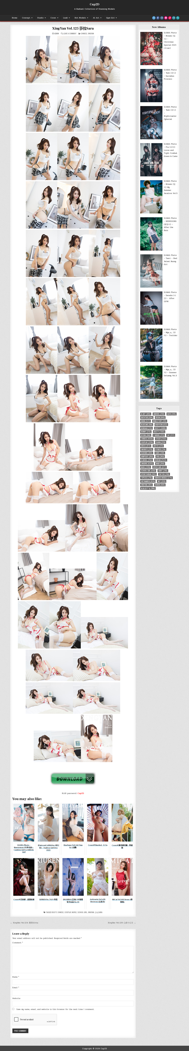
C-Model (158, 435)
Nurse (74, 912)
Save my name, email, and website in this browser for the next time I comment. (55, 1009)
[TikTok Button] (169, 17)
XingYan (91, 33)
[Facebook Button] (157, 17)
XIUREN (160, 484)
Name (15, 977)
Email (15, 987)
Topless (146, 477)
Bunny (146, 431)
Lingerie (147, 463)
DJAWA (160, 442)
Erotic (158, 445)
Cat (170, 435)
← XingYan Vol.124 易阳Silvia (24, 922)
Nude (145, 467)
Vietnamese (148, 481)
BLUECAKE (146, 424)
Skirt (162, 470)
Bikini (145, 421)
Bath (171, 414)
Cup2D (94, 4)
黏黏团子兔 (148, 488)
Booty (160, 428)
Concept (26, 17)
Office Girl (159, 467)
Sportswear (148, 474)
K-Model (146, 460)
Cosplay (68, 912)
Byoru (145, 435)
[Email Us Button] (173, 17)
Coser (53, 17)
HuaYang (146, 453)
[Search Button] (177, 17)
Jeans (159, 453)
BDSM (160, 417)
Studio (40, 17)
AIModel (158, 414)
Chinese (84, 33)
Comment (17, 942)
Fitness (160, 449)
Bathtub (147, 417)
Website (16, 998)
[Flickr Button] (165, 17)
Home (14, 17)
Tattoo (164, 474)
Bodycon (161, 424)
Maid (160, 463)
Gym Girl (110, 17)
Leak (65, 17)
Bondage (146, 428)
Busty (54, 912)
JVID (160, 456)
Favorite (146, 449)
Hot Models (80, 17)
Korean (160, 460)
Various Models (163, 477)
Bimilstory (159, 421)
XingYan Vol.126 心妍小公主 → (122, 922)
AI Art (96, 17)
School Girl (82, 912)
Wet (162, 481)
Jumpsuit (147, 456)
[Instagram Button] (161, 17)
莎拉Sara (98, 912)
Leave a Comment (69, 33)
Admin (56, 33)
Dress (145, 445)
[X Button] (153, 17)
